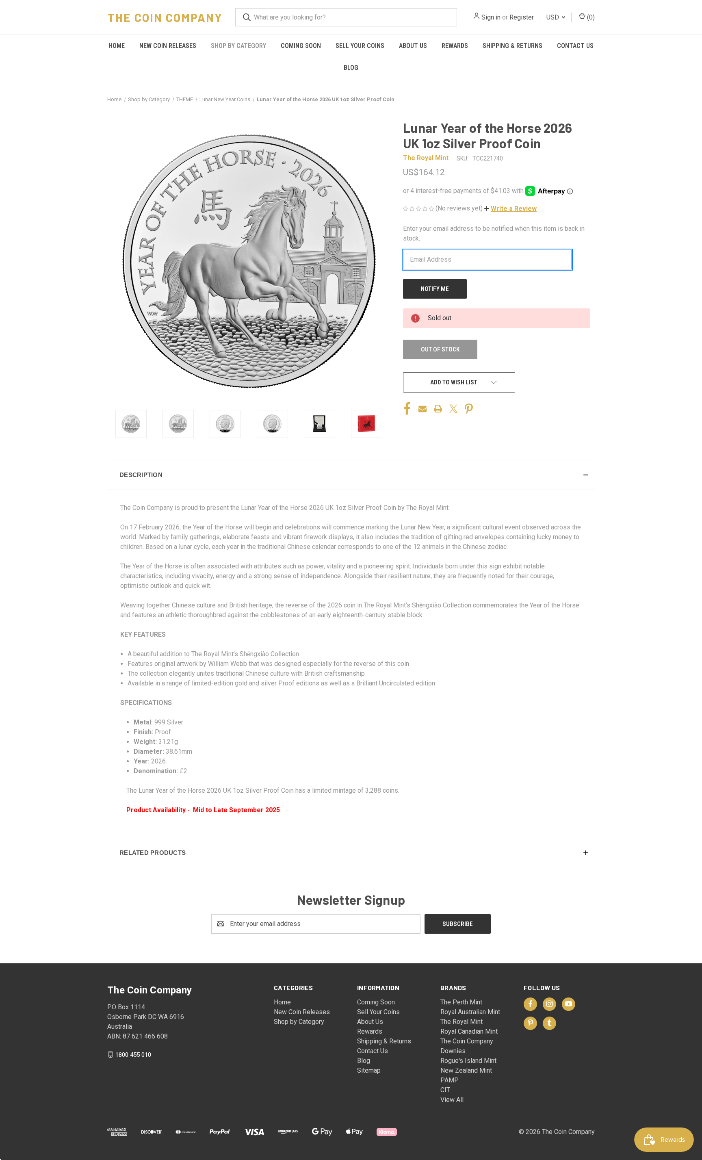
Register (521, 17)
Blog (351, 68)
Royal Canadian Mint (469, 1031)
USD (553, 17)
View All (452, 1100)
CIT (445, 1090)
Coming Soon (301, 46)
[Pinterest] (469, 408)
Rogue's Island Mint (468, 1061)
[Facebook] (407, 408)
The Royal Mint (461, 1022)
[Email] (422, 408)
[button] (510, 208)
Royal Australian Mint (470, 1012)
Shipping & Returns (512, 46)
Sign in (490, 17)
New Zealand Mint (466, 1070)
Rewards (455, 46)
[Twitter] (453, 408)
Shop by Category (238, 46)
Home (116, 46)
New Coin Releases (167, 46)
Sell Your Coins (360, 46)
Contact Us (575, 46)
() (590, 17)
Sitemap (369, 1070)
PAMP (449, 1080)
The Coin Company (466, 1041)
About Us (413, 46)
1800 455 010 (133, 1054)
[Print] (438, 408)
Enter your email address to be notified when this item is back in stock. (494, 233)
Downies (453, 1051)
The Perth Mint (461, 1002)
